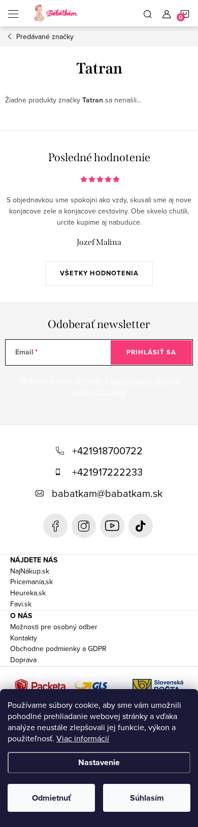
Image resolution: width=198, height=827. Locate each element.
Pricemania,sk (31, 582)
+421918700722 (107, 450)
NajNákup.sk (29, 571)
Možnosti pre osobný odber (53, 627)
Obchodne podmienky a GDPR (58, 648)
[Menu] (13, 13)
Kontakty (23, 638)
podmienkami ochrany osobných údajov (125, 386)
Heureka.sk (28, 593)
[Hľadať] (148, 13)
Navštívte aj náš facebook (55, 526)
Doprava (23, 660)
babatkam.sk (84, 526)
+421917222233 (107, 471)
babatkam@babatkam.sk (107, 493)
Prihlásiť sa (151, 352)
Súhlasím (147, 798)
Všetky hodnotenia (99, 273)
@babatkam (140, 526)
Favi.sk (20, 604)
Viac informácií (82, 738)
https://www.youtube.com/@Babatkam (112, 526)
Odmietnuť (51, 798)
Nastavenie (99, 762)
